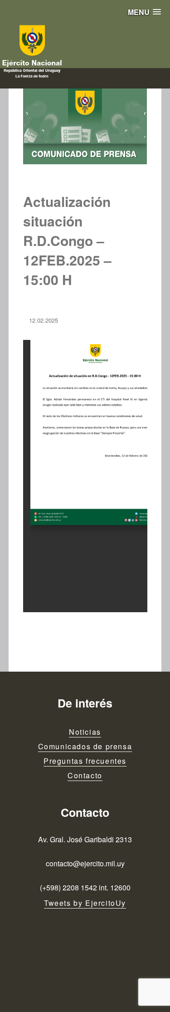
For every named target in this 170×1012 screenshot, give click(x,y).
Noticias (85, 732)
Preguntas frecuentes (85, 761)
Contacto (85, 775)
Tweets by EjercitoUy (85, 903)
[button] (144, 12)
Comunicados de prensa (85, 746)
